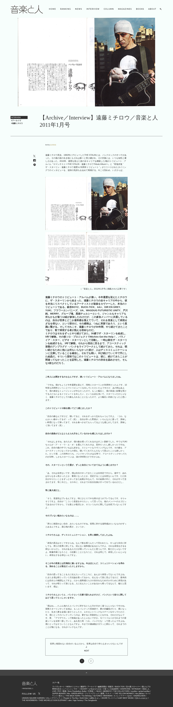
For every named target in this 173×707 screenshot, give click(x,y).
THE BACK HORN (73, 696)
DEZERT (84, 689)
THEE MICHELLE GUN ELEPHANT (53, 700)
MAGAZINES (125, 9)
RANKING (65, 9)
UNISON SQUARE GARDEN (33, 698)
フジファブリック (92, 693)
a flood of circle (95, 689)
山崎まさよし (94, 698)
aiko (70, 700)
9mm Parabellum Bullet (77, 691)
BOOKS (140, 9)
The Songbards (90, 700)
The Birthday (87, 696)
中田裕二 (91, 691)
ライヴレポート (58, 687)
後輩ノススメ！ (107, 693)
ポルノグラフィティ (54, 698)
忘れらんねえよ (141, 698)
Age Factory (78, 700)
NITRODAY (136, 689)
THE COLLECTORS (121, 691)
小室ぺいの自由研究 (111, 689)
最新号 (83, 687)
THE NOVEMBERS (29, 700)
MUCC (99, 691)
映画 (64, 691)
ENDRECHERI (139, 696)
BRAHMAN (107, 696)
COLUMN (109, 9)
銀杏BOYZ (107, 691)
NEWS (78, 9)
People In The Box (71, 698)
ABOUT (152, 9)
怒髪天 (110, 687)
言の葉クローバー (133, 687)
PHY (59, 691)
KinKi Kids (84, 698)
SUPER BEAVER (59, 693)
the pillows (140, 693)
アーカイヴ (91, 687)
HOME (52, 9)
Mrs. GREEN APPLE (75, 693)
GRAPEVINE (125, 689)
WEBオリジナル (72, 687)
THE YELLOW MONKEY (124, 693)
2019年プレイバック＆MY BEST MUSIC (118, 698)
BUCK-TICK (119, 687)
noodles (134, 691)
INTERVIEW (93, 9)
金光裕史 (53, 145)
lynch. (130, 696)
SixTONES (97, 696)
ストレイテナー (120, 696)
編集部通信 (102, 687)
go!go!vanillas (144, 691)
